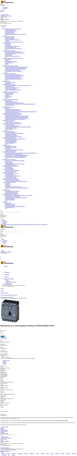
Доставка (5, 363)
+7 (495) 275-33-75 (4, 14)
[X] (3, 336)
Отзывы (4, 361)
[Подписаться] (1, 435)
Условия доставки (4, 431)
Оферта (2, 452)
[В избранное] (1, 332)
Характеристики (6, 360)
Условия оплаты (3, 430)
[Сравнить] (1, 333)
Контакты (2, 432)
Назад (7, 279)
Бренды (2, 428)
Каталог (2, 427)
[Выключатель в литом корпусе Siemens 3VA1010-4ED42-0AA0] (10, 322)
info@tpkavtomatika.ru (4, 19)
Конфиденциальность (4, 451)
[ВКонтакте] (1, 336)
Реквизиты (5, 8)
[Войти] (1, 255)
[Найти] (1, 218)
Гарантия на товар (4, 433)
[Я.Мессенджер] (4, 336)
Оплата (4, 362)
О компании (5, 7)
